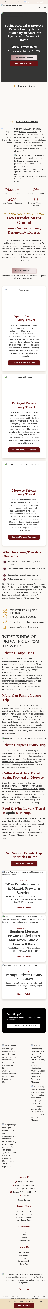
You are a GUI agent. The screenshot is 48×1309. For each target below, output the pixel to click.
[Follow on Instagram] (24, 1289)
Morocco (24, 1237)
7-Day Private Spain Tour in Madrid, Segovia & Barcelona (24, 888)
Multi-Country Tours (24, 1220)
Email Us (25, 1195)
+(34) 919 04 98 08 (28, 1189)
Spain (10, 813)
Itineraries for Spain (24, 1211)
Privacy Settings (24, 1200)
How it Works (24, 1255)
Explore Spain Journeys (24, 363)
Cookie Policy (34, 1298)
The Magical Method (36, 587)
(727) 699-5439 (27, 1182)
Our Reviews (24, 1252)
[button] (39, 7)
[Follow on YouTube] (28, 1289)
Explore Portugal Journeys (24, 450)
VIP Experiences (24, 1240)
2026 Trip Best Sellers (27, 121)
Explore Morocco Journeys (24, 537)
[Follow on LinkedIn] (20, 1289)
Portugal (24, 1232)
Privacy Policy (24, 1298)
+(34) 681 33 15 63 (26, 1192)
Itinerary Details (24, 908)
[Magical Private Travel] (11, 7)
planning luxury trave (28, 132)
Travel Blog (24, 1264)
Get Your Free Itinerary (23, 1026)
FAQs (24, 1258)
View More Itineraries (24, 863)
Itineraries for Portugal (24, 1214)
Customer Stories (26, 86)
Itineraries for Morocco (24, 1217)
